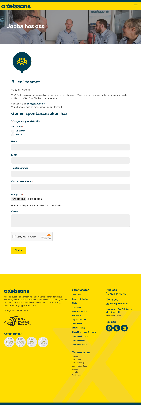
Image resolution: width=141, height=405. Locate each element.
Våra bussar (76, 360)
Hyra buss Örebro (80, 336)
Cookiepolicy (77, 375)
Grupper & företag (80, 299)
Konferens (76, 316)
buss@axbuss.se (36, 104)
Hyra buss (76, 295)
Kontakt (75, 372)
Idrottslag (76, 307)
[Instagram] (116, 328)
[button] (135, 6)
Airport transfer (79, 320)
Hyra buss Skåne (79, 345)
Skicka (18, 251)
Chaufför (20, 131)
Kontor (19, 135)
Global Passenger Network (84, 332)
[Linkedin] (124, 328)
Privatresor (77, 324)
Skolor (75, 303)
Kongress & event (79, 311)
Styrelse (75, 369)
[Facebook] (109, 328)
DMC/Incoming (78, 328)
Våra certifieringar (78, 363)
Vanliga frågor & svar (79, 366)
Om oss (75, 357)
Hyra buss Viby (78, 340)
